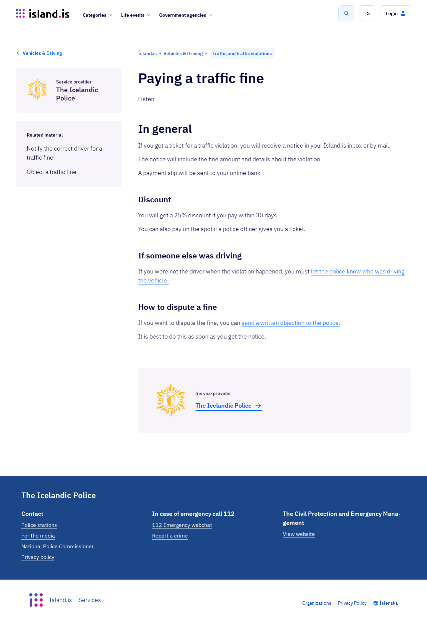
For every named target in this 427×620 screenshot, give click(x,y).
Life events (132, 15)
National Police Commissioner (57, 546)
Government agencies (182, 15)
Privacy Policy (352, 603)
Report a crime (170, 535)
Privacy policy (37, 557)
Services (90, 600)
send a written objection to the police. (291, 323)
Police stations (39, 525)
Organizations (316, 603)
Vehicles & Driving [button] (42, 53)
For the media (38, 535)
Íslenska (389, 603)
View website (299, 534)
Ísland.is (60, 600)
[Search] (346, 13)
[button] (367, 13)
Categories (94, 15)
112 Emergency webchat (182, 525)
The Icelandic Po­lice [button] (223, 405)
